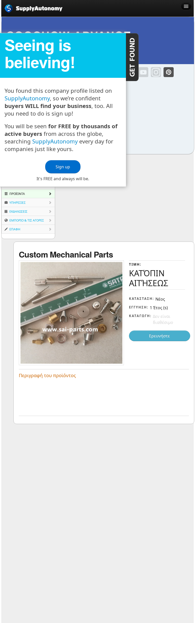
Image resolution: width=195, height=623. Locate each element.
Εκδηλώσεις (18, 211)
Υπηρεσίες (17, 202)
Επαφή (14, 229)
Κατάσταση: (141, 298)
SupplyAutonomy (27, 98)
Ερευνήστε (159, 336)
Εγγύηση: (139, 307)
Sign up (63, 167)
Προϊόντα (17, 194)
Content (132, 57)
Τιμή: (135, 264)
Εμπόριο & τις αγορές (26, 220)
